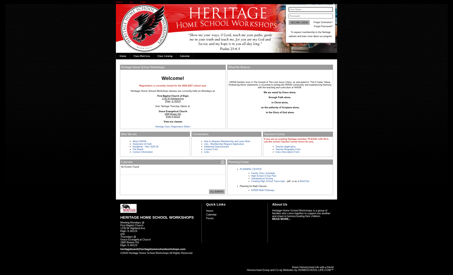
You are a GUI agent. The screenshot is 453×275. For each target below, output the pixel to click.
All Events (216, 191)
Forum (210, 218)
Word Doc (304, 181)
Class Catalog (165, 56)
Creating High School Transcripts (268, 181)
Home (123, 56)
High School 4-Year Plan (263, 176)
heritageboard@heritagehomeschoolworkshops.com (152, 249)
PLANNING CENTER (251, 169)
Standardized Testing (262, 178)
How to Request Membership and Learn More (227, 141)
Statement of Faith (142, 144)
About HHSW (139, 141)
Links (207, 152)
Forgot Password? (323, 26)
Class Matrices (141, 56)
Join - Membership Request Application (224, 144)
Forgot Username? (323, 22)
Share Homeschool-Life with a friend (313, 267)
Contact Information (143, 152)
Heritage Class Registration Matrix (172, 126)
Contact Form (211, 149)
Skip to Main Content (135, 255)
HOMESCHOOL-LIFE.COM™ (316, 270)
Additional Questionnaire (216, 146)
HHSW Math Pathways (263, 190)
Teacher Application (286, 146)
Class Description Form (288, 152)
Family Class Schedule (263, 173)
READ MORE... (281, 219)
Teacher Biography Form (288, 149)
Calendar (185, 56)
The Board (138, 149)
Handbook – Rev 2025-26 (145, 146)
